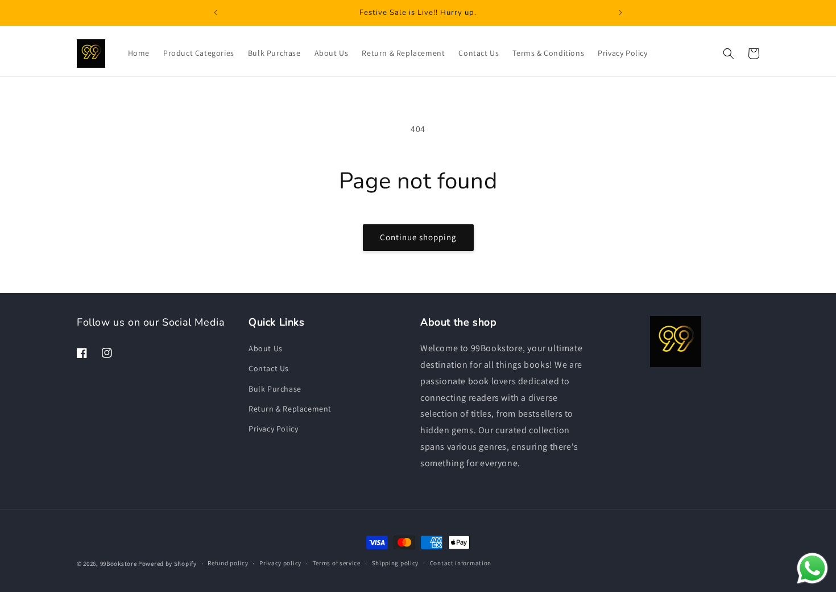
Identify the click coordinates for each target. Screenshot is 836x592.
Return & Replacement (290, 409)
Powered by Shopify (167, 564)
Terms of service (337, 563)
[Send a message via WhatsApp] (812, 568)
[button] (728, 53)
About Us (266, 348)
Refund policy (228, 563)
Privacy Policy (273, 429)
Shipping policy (395, 563)
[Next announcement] (620, 12)
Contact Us (269, 368)
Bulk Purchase (275, 389)
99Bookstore (118, 564)
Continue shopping (418, 237)
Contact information (460, 563)
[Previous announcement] (215, 12)
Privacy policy (280, 563)
